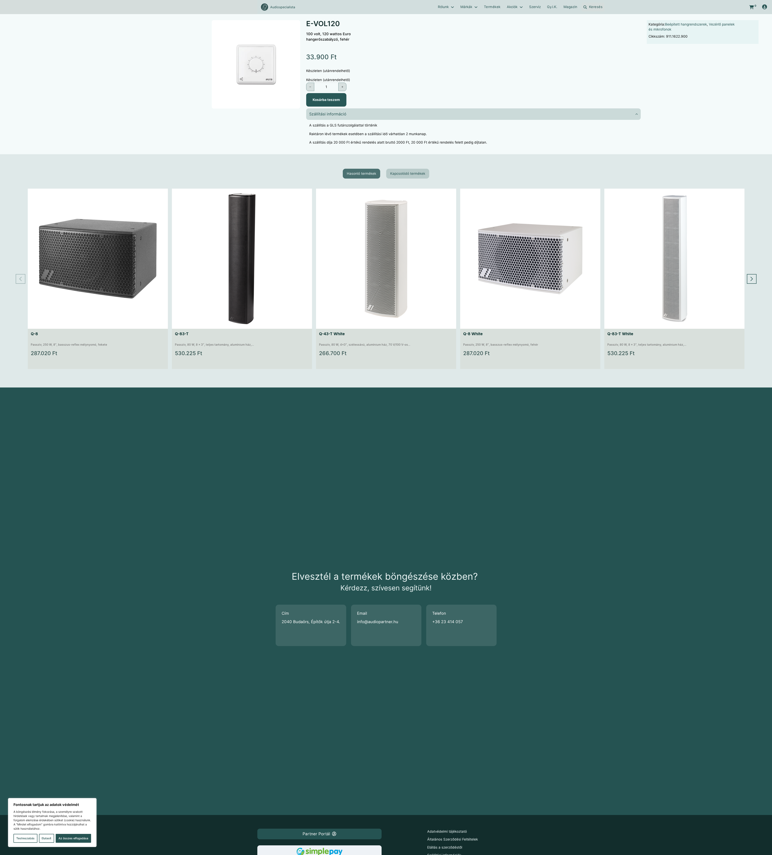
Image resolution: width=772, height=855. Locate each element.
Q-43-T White (332, 334)
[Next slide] (752, 279)
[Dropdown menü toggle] (452, 7)
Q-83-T (182, 334)
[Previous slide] (20, 279)
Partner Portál (316, 833)
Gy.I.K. (552, 7)
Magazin (570, 7)
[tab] (361, 174)
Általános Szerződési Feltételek (452, 839)
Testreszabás (25, 838)
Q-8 (34, 334)
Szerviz (535, 7)
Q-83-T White (620, 334)
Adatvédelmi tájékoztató (447, 831)
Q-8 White (473, 334)
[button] (294, 25)
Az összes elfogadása (73, 838)
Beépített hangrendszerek (686, 24)
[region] (52, 822)
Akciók (512, 7)
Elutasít (46, 838)
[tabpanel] (386, 279)
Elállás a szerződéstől (444, 847)
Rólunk (443, 7)
